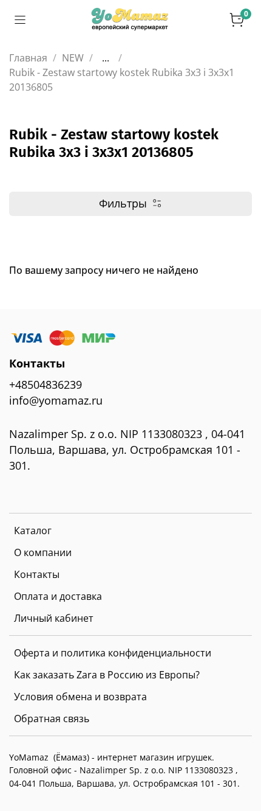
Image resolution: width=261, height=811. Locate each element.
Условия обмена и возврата (80, 696)
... (105, 57)
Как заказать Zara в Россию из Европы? (107, 674)
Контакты (36, 574)
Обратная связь (51, 718)
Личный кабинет (53, 618)
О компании (43, 552)
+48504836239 (45, 384)
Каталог (33, 530)
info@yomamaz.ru (56, 400)
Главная (28, 57)
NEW (73, 57)
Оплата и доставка (58, 596)
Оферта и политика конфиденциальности (112, 653)
